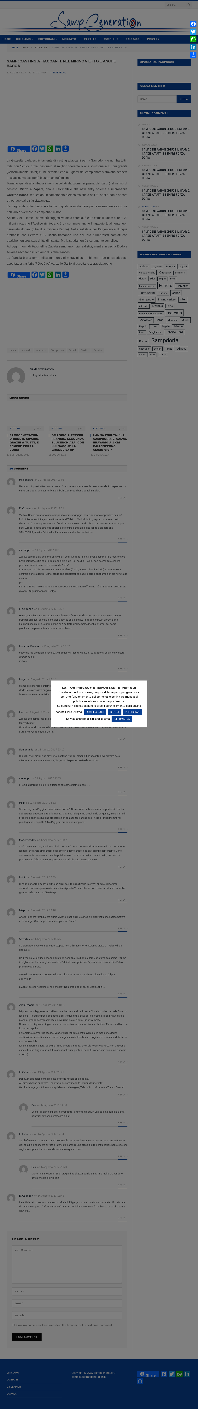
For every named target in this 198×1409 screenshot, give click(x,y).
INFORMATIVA (122, 719)
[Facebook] (193, 24)
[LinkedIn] (193, 47)
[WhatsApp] (193, 39)
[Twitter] (193, 31)
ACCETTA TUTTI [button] (95, 712)
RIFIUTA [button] (114, 712)
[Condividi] (193, 55)
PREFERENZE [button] (132, 712)
